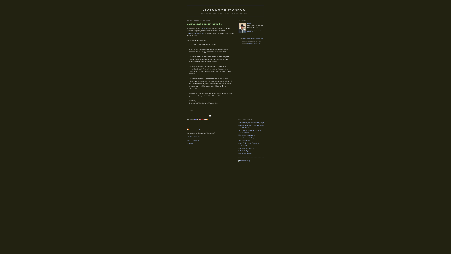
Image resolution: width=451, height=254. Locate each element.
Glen (249, 23)
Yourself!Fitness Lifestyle (195, 33)
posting (204, 28)
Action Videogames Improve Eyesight (251, 122)
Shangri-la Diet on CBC (246, 148)
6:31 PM (204, 116)
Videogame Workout (225, 9)
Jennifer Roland (194, 130)
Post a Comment (193, 140)
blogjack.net (246, 38)
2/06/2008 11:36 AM (193, 136)
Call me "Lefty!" (243, 151)
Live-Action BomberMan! (246, 135)
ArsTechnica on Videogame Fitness (250, 138)
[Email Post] (210, 116)
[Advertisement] (247, 81)
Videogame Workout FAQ (254, 43)
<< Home (190, 144)
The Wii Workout (244, 140)
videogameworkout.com (256, 38)
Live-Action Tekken (244, 153)
